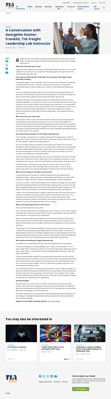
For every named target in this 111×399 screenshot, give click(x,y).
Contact (65, 382)
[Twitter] (47, 376)
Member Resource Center (80, 3)
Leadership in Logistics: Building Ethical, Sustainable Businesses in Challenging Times (89, 349)
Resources (71, 7)
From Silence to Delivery (16, 347)
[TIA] (10, 6)
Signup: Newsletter (45, 382)
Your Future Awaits (54, 301)
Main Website (66, 3)
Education (38, 7)
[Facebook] (40, 376)
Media (30, 7)
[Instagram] (44, 376)
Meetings (48, 7)
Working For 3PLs (59, 8)
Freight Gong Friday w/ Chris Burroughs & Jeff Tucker (53, 348)
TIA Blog (8, 13)
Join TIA (94, 3)
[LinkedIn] (51, 376)
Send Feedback (81, 389)
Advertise (57, 382)
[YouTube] (55, 376)
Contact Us (102, 3)
